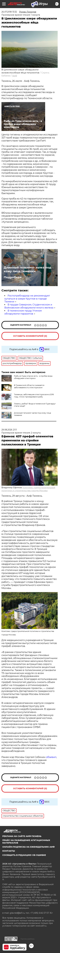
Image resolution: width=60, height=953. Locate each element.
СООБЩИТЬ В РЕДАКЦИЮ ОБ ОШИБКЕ (24, 855)
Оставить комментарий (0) (30, 336)
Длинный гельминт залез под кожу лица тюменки (27, 269)
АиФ (14, 75)
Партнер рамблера (27, 939)
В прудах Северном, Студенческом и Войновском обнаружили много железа (28, 306)
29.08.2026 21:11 (9, 429)
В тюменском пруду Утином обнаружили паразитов (23, 312)
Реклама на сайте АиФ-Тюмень (21, 836)
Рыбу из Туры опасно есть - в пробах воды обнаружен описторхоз (33, 377)
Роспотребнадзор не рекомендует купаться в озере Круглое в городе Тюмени (27, 298)
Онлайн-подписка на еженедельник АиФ (28, 847)
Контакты (8, 851)
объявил (51, 757)
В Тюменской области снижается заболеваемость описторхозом (29, 386)
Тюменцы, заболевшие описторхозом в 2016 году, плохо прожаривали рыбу (34, 395)
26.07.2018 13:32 (9, 12)
